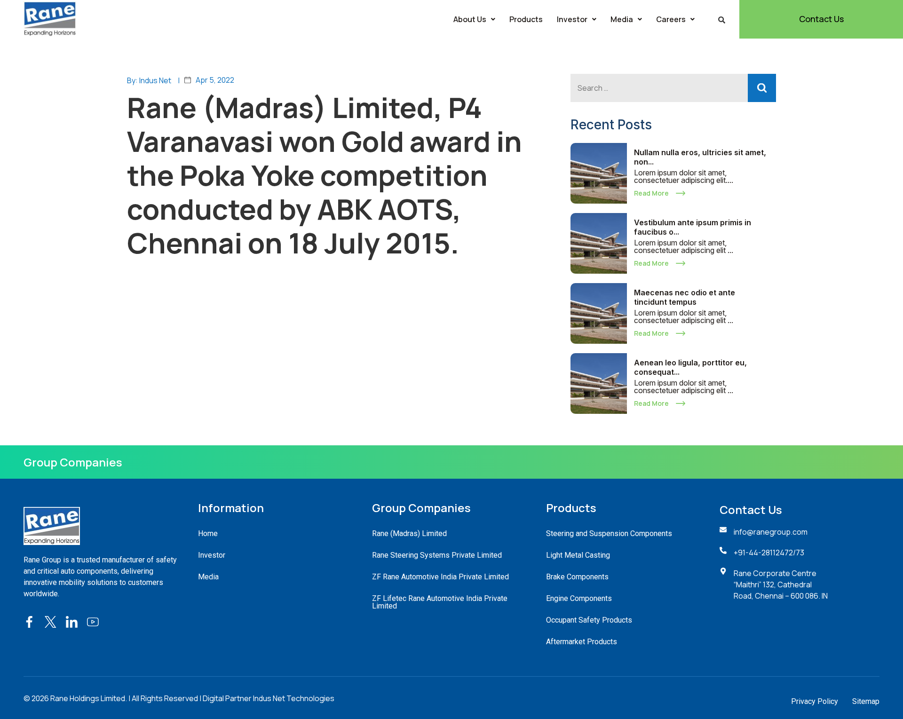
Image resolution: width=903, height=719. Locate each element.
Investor (572, 19)
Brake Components (577, 576)
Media (621, 19)
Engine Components (579, 598)
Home (208, 533)
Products (526, 19)
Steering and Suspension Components (609, 533)
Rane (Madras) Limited (409, 533)
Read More (651, 193)
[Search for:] (673, 88)
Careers (671, 19)
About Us (469, 19)
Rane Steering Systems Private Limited (437, 555)
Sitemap (865, 701)
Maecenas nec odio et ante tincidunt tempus (684, 297)
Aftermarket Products (581, 641)
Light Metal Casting (578, 555)
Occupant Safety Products (589, 620)
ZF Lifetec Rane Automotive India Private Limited (439, 602)
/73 (798, 552)
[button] (474, 19)
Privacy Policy (814, 701)
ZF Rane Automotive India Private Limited (440, 576)
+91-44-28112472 (763, 552)
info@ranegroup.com (771, 532)
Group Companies (73, 462)
